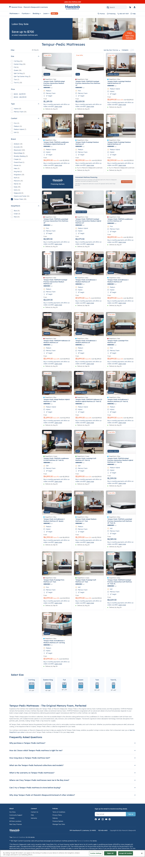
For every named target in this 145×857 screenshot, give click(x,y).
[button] (135, 8)
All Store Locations (15, 821)
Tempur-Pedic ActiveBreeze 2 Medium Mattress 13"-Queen (54, 520)
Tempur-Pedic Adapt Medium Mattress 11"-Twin (85, 520)
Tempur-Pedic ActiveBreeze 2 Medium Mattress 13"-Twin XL (117, 400)
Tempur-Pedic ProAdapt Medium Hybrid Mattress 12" (119, 143)
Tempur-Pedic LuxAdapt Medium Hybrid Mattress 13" (119, 82)
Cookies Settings (95, 853)
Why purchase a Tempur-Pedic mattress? (27, 743)
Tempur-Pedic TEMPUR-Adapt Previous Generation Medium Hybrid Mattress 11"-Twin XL (120, 460)
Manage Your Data (58, 824)
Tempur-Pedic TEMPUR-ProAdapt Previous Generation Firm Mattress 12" (87, 83)
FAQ (32, 815)
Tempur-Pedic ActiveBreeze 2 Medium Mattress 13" (85, 281)
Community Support (15, 815)
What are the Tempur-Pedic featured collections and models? (36, 765)
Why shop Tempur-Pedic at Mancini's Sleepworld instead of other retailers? (42, 795)
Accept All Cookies (125, 853)
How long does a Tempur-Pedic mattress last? (29, 758)
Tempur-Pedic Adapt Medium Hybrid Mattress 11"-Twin (57, 400)
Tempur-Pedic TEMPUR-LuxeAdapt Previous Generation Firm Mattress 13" (56, 221)
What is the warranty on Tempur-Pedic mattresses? (31, 773)
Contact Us (34, 812)
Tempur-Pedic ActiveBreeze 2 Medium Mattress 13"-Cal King (54, 641)
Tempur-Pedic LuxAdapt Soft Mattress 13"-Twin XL (85, 459)
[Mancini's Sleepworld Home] (72, 7)
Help (134, 14)
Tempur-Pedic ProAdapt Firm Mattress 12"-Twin (54, 581)
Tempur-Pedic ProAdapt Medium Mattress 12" (87, 143)
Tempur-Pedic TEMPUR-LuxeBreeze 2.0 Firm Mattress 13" (120, 220)
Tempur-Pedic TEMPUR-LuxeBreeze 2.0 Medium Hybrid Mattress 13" (56, 143)
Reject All (110, 853)
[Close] (142, 853)
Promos (102, 14)
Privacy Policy (57, 815)
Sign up (130, 814)
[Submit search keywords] (108, 7)
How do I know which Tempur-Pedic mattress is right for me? (36, 750)
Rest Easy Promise (15, 824)
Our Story (12, 812)
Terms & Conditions (58, 812)
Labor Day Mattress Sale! (72, 2)
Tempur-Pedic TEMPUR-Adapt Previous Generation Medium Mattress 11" (54, 83)
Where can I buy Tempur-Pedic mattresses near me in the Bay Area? (39, 780)
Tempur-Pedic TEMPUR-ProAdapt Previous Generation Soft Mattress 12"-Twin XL (119, 582)
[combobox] (116, 7)
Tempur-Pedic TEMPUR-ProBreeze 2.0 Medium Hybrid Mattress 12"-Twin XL (88, 400)
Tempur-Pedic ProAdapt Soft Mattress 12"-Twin (85, 581)
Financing (112, 14)
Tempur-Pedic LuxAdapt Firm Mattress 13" (117, 341)
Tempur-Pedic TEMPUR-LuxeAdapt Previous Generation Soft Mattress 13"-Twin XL (119, 521)
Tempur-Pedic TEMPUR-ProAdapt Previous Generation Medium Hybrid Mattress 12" (88, 221)
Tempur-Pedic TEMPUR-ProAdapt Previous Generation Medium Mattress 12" (55, 281)
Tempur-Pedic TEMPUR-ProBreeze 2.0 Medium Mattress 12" (57, 341)
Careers (11, 818)
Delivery (55, 818)
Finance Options (57, 821)
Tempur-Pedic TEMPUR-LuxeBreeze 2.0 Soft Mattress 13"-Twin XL (56, 459)
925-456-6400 (103, 830)
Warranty (34, 818)
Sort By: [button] (111, 50)
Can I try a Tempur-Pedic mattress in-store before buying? (35, 787)
